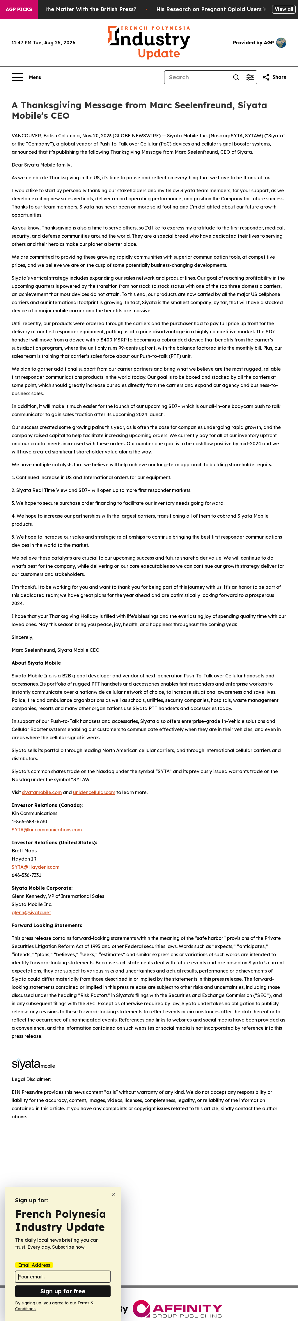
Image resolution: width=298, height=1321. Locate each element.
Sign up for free (62, 1291)
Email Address (34, 1265)
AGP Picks (19, 9)
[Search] (236, 77)
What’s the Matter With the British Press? (80, 9)
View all (284, 9)
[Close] (113, 1194)
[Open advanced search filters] (250, 77)
